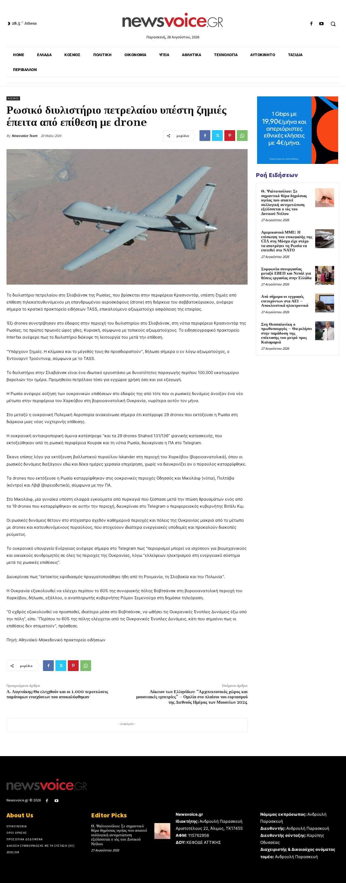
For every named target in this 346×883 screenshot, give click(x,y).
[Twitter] (217, 135)
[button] (333, 23)
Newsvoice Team (24, 135)
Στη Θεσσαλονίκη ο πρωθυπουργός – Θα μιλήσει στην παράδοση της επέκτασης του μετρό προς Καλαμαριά (286, 333)
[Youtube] (321, 24)
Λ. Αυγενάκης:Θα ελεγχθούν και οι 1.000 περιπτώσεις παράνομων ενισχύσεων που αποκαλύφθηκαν (57, 694)
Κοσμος (13, 98)
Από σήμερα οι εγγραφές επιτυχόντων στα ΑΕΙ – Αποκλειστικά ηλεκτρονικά (284, 301)
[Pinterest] (229, 135)
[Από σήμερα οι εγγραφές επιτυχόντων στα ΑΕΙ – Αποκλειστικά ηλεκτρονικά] (324, 303)
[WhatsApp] (242, 135)
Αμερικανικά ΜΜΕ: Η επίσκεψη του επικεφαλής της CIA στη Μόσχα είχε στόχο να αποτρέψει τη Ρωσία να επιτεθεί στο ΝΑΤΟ (286, 241)
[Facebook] (311, 24)
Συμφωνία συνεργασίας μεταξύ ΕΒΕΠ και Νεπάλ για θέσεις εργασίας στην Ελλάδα (286, 274)
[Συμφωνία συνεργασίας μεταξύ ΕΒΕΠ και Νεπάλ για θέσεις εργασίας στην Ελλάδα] (324, 275)
